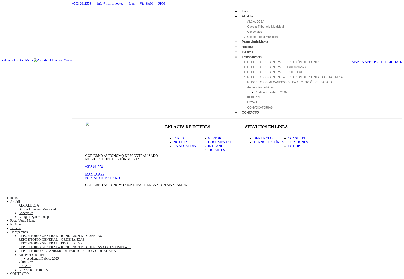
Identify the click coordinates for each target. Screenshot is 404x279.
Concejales (26, 213)
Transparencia (252, 57)
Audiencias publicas (260, 87)
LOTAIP (25, 266)
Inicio (14, 198)
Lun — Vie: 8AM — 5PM (147, 3)
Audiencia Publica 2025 (271, 92)
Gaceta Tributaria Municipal (265, 26)
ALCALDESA (255, 21)
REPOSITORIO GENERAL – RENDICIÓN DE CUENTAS (284, 62)
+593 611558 (94, 166)
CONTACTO (250, 112)
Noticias (15, 224)
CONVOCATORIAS (33, 270)
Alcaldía (247, 16)
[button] (4, 190)
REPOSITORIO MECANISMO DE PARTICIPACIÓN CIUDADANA (289, 82)
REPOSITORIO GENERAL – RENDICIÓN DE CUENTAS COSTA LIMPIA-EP (297, 77)
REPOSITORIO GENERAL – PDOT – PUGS (276, 72)
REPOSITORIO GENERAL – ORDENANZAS (276, 67)
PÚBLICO (253, 97)
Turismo (15, 228)
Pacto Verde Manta (22, 220)
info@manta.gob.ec (110, 3)
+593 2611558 (81, 3)
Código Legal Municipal (35, 217)
